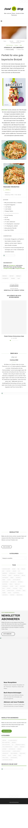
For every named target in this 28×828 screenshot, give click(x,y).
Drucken (7, 189)
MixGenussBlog (10, 49)
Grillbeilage (16, 575)
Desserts (14, 742)
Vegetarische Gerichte (7, 759)
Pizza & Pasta (22, 753)
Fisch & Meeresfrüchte (7, 746)
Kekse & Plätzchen (6, 751)
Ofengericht (5, 586)
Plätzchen (15, 588)
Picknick (13, 278)
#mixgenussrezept (20, 268)
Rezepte (11, 41)
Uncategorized (14, 757)
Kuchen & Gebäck (16, 751)
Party (16, 586)
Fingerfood (20, 573)
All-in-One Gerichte (12, 740)
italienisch (18, 577)
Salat (18, 278)
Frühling (4, 575)
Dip (19, 571)
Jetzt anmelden (6, 731)
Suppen (14, 755)
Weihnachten (19, 594)
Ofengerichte (5, 753)
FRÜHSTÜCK (22, 746)
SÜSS (20, 755)
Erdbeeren (4, 573)
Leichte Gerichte (16, 579)
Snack (24, 590)
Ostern (11, 586)
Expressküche (12, 573)
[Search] (26, 21)
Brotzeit (8, 571)
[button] (2, 320)
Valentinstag (16, 592)
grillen (23, 575)
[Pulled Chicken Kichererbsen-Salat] (14, 317)
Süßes (9, 592)
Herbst (12, 577)
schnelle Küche (10, 590)
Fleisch (16, 746)
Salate (9, 755)
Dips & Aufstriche (6, 744)
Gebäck (10, 575)
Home (5, 41)
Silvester (18, 590)
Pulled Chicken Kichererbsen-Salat (14, 336)
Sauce (3, 590)
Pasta (3, 588)
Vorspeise (12, 594)
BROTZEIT (5, 109)
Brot (3, 571)
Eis (12, 744)
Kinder (3, 579)
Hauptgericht (5, 577)
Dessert (14, 571)
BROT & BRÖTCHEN (6, 742)
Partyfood (22, 586)
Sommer (4, 592)
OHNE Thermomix (20, 41)
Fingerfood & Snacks (20, 744)
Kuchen (9, 579)
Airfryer (4, 740)
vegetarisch (5, 594)
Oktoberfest (5, 278)
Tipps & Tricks (5, 757)
